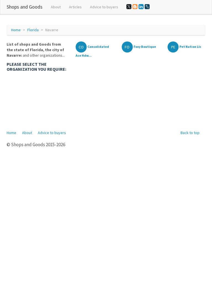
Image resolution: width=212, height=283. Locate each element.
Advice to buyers (104, 6)
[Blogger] (134, 6)
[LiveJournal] (147, 6)
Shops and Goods (25, 7)
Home (16, 29)
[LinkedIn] (141, 6)
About (56, 6)
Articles (75, 6)
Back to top (190, 132)
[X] (128, 6)
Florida (33, 29)
